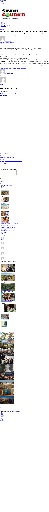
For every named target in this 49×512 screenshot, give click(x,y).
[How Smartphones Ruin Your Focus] (8, 271)
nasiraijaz (6, 41)
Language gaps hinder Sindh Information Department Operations (11, 161)
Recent (2, 188)
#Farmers (5, 68)
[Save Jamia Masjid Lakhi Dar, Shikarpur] (8, 300)
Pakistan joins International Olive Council (7, 164)
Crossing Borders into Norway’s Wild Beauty (7, 291)
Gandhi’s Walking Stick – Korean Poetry (6, 228)
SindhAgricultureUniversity (19, 68)
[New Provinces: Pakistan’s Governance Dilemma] (4, 229)
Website (1, 178)
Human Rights (3, 23)
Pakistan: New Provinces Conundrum (6, 226)
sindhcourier (24, 68)
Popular (2, 187)
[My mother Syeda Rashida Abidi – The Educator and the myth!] (5, 222)
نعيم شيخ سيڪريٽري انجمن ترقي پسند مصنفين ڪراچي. (8, 244)
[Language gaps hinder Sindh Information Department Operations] (2, 159)
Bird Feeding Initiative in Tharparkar (6, 153)
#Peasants (7, 68)
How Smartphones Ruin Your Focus (6, 272)
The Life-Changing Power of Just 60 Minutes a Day (8, 216)
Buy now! (2, 415)
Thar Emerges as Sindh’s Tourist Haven (6, 195)
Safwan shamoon (3, 239)
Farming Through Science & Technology (7, 157)
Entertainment (3, 26)
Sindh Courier (11, 411)
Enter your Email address (3, 91)
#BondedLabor (1, 68)
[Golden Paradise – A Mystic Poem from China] (5, 209)
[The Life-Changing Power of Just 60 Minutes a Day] (5, 215)
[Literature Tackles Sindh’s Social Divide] (7, 363)
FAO (13, 68)
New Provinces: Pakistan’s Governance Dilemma (8, 230)
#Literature (7, 406)
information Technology (5, 25)
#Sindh (9, 68)
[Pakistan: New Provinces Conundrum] (8, 225)
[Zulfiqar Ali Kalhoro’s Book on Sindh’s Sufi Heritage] (5, 319)
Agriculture (1, 29)
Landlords (15, 68)
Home (2, 22)
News (3, 29)
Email (1, 177)
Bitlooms (19, 411)
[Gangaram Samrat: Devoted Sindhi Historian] (7, 371)
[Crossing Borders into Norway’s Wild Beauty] (8, 290)
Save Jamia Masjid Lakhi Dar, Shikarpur (6, 301)
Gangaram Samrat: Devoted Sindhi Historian (7, 234)
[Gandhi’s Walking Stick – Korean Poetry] (8, 227)
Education (3, 24)
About (2, 413)
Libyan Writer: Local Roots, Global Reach (7, 202)
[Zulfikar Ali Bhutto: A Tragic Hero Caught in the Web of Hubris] (4, 326)
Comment (1, 174)
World (2, 414)
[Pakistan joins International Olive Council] (3, 163)
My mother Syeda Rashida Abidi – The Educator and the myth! (10, 223)
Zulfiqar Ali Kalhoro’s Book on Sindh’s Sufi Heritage (8, 320)
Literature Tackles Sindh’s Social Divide (6, 232)
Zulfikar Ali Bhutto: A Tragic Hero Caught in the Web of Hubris (9, 327)
